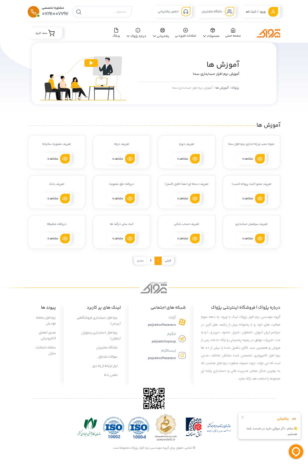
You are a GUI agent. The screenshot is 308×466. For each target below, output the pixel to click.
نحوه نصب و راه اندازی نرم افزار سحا (251, 144)
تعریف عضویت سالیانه (56, 144)
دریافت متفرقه (56, 224)
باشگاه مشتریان (212, 11)
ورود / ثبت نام (256, 11)
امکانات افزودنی (185, 35)
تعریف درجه (121, 144)
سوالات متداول (108, 356)
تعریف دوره (186, 144)
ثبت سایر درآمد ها (121, 224)
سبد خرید (41, 33)
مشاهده (247, 158)
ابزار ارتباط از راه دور (105, 366)
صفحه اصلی (233, 35)
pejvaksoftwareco (162, 325)
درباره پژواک (138, 36)
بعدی (140, 260)
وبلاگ (116, 35)
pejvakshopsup (164, 341)
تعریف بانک (56, 184)
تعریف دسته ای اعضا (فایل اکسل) (186, 184)
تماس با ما (111, 375)
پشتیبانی (163, 36)
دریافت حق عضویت (121, 184)
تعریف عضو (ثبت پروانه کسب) (251, 184)
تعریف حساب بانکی (186, 224)
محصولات (213, 36)
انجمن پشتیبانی (168, 11)
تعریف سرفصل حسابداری (251, 224)
